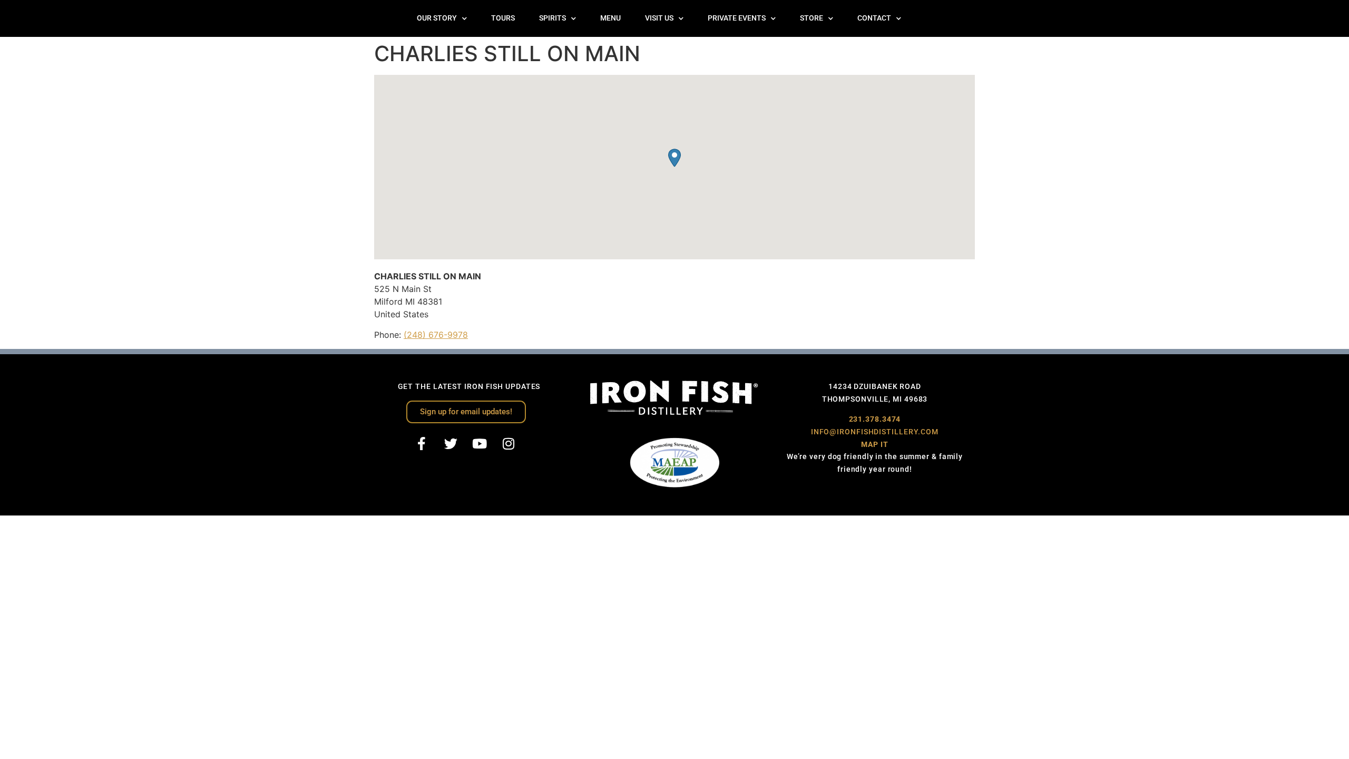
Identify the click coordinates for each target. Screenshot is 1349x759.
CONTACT (874, 18)
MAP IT (874, 444)
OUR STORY (437, 18)
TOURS (503, 18)
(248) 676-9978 (436, 334)
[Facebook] (421, 444)
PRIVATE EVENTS (737, 18)
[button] (674, 158)
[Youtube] (479, 444)
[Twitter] (450, 444)
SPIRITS (552, 18)
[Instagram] (508, 444)
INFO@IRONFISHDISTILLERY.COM (875, 431)
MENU (610, 18)
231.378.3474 (875, 419)
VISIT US (659, 18)
